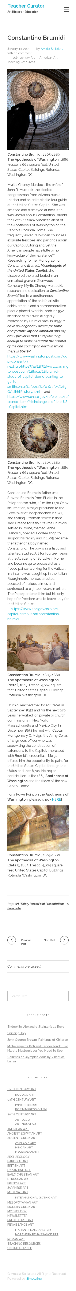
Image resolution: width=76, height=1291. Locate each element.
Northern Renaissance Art (36, 1234)
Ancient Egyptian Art (24, 1133)
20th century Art (21, 1114)
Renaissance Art (20, 1224)
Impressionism (26, 1105)
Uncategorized (19, 1248)
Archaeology (18, 1157)
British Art (16, 1165)
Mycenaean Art (27, 1151)
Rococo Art (25, 1094)
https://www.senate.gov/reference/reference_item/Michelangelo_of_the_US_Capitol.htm (38, 402)
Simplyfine (34, 1278)
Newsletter (17, 1215)
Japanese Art (17, 1187)
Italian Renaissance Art (34, 1229)
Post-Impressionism (31, 1109)
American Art (48, 57)
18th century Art (21, 1089)
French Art (16, 1183)
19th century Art (24, 57)
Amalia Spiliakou (52, 48)
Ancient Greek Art (22, 1138)
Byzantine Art (19, 1170)
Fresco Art (14, 908)
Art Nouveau (25, 1123)
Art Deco (22, 1119)
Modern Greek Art (22, 1207)
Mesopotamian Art (22, 1202)
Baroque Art (17, 1161)
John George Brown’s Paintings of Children (37, 1039)
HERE (56, 799)
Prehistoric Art (20, 1220)
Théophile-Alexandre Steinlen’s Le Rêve (36, 1026)
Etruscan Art (18, 1179)
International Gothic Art (36, 1197)
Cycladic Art (25, 1143)
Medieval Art (17, 1192)
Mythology (17, 1211)
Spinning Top (16, 1033)
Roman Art (16, 1239)
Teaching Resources (21, 62)
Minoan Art (24, 1147)
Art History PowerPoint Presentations (39, 904)
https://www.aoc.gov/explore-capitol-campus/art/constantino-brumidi (33, 614)
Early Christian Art (23, 1174)
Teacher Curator (26, 6)
